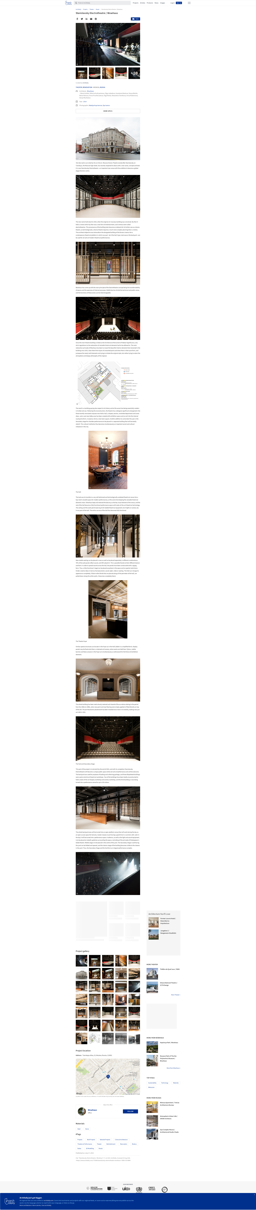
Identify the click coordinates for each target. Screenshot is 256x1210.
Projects (135, 3)
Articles (142, 3)
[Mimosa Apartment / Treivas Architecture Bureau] (152, 1107)
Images (162, 3)
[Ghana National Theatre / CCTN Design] (152, 987)
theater (99, 1144)
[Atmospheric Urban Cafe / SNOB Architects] (152, 1120)
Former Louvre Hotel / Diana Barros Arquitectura (168, 920)
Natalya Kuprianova (95, 105)
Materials (176, 1083)
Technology (164, 1083)
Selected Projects (105, 1140)
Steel (78, 1129)
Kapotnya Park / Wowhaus (169, 1042)
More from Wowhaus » (173, 1068)
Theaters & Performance (84, 1144)
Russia (102, 87)
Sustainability (152, 1083)
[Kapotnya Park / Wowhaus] (152, 1047)
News (156, 3)
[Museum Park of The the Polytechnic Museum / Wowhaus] (152, 1060)
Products (150, 3)
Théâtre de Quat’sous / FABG (170, 969)
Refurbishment (110, 1144)
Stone (87, 1129)
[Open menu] (189, 3)
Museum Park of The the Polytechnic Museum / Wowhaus (168, 1058)
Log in (172, 3)
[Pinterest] (95, 18)
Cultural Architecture (121, 1140)
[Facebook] (77, 18)
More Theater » (175, 995)
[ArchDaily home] (68, 3)
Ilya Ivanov (106, 105)
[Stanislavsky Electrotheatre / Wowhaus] (81, 961)
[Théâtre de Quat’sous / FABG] (152, 974)
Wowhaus (90, 91)
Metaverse (151, 1087)
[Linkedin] (86, 18)
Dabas (79, 1149)
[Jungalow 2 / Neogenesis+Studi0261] (154, 935)
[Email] (91, 18)
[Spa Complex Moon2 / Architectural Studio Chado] (152, 1134)
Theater (79, 87)
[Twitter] (81, 18)
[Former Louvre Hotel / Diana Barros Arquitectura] (154, 922)
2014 (85, 102)
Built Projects (91, 1140)
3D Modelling (90, 1149)
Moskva (134, 1144)
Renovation (87, 87)
